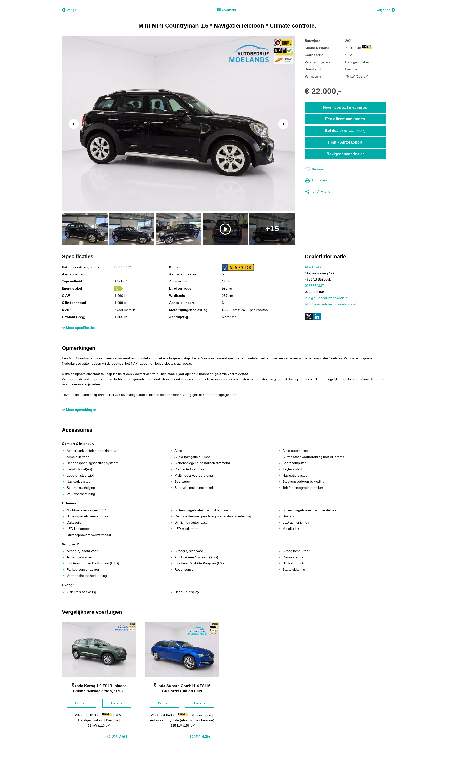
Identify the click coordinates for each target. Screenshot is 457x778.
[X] (309, 316)
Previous (72, 123)
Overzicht (229, 10)
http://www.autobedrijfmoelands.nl (330, 304)
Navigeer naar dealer (345, 154)
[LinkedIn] (317, 316)
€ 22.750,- (118, 736)
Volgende (383, 10)
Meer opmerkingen (80, 410)
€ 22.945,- (201, 736)
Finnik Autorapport (345, 142)
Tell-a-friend (320, 191)
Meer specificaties (80, 328)
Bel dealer (345, 131)
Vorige (71, 10)
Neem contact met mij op (345, 107)
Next (285, 124)
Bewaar (317, 169)
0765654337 (314, 285)
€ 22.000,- (323, 91)
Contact (81, 703)
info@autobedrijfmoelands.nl (326, 298)
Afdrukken (319, 180)
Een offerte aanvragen (345, 119)
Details (116, 703)
